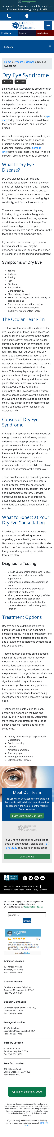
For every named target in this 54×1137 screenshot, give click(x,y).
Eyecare (18, 61)
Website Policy (32, 890)
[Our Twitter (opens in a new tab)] (30, 878)
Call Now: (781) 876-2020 (27, 1091)
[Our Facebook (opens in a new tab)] (24, 878)
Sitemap (43, 890)
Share (8, 82)
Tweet (22, 82)
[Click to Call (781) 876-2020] (9, 16)
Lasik (21, 33)
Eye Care (5, 33)
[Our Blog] (36, 878)
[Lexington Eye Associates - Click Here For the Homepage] (22, 25)
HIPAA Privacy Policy (30, 886)
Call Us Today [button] (27, 856)
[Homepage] (27, 828)
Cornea (30, 61)
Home (7, 61)
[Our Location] (27, 16)
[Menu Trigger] (48, 25)
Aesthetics (42, 33)
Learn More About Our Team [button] (27, 815)
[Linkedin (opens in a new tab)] (42, 878)
